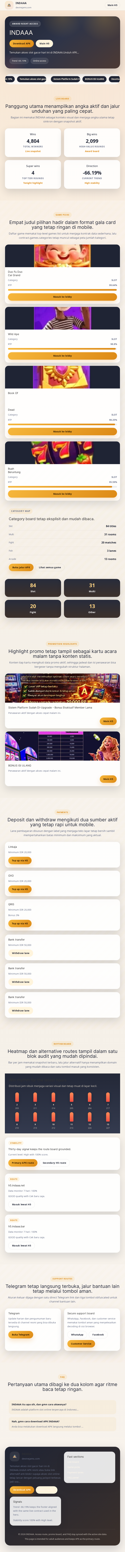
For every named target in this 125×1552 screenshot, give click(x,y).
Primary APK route (23, 1162)
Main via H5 (47, 1489)
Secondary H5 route (54, 1162)
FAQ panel (73, 1477)
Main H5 (112, 5)
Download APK (21, 43)
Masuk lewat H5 (21, 1204)
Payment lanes (75, 1472)
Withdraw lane (20, 953)
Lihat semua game (50, 567)
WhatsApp (77, 1334)
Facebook (98, 1334)
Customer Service (81, 1343)
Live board (73, 1461)
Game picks (73, 1467)
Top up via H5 (20, 860)
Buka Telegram (21, 1334)
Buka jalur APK (21, 567)
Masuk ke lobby (62, 296)
